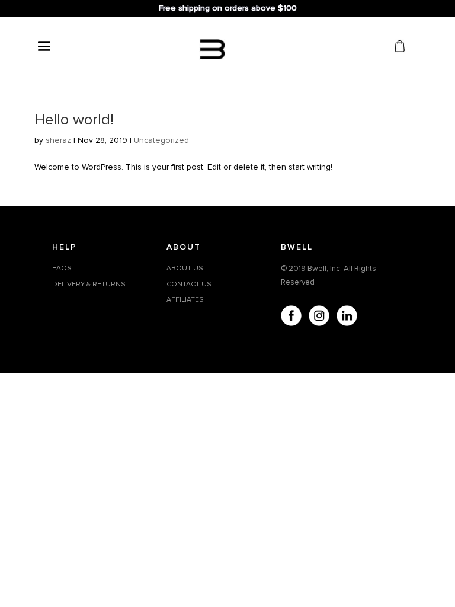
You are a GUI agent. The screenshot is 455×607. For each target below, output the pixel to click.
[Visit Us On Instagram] (318, 317)
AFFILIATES (185, 299)
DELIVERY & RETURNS (89, 284)
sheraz (58, 140)
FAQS (62, 268)
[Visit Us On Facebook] (290, 317)
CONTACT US (189, 284)
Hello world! (74, 119)
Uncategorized (161, 140)
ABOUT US (184, 268)
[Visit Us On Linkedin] (346, 317)
